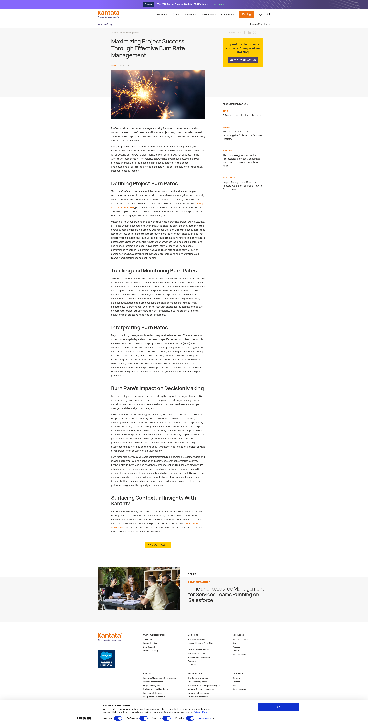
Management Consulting (199, 657)
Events (236, 651)
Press (235, 686)
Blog (114, 33)
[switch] (143, 718)
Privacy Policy (201, 712)
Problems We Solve (196, 640)
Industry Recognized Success (201, 689)
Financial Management (153, 682)
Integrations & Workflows (154, 697)
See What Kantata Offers (243, 60)
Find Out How (156, 545)
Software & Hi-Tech (196, 654)
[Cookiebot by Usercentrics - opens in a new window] (84, 719)
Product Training (150, 651)
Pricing (246, 14)
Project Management (129, 33)
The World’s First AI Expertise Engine (204, 686)
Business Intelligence (152, 693)
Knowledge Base (150, 643)
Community (148, 640)
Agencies (192, 661)
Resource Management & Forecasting (159, 678)
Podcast (236, 647)
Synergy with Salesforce (198, 693)
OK (278, 707)
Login (260, 14)
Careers (236, 678)
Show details (205, 719)
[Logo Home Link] (109, 17)
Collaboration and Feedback (155, 689)
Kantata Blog (105, 24)
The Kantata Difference (198, 678)
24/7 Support (149, 647)
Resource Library (240, 640)
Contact (236, 682)
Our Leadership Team (197, 682)
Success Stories (240, 655)
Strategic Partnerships (198, 697)
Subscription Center (242, 689)
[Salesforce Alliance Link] (106, 659)
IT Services (193, 665)
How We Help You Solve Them (201, 643)
